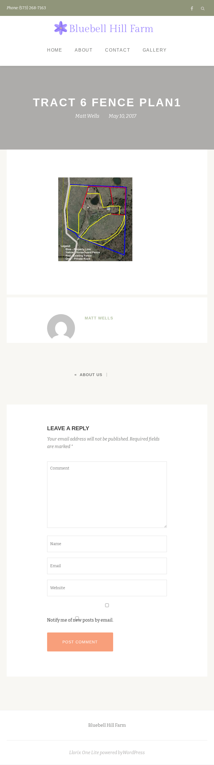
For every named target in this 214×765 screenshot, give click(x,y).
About (84, 50)
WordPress (134, 752)
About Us (91, 375)
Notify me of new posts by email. (80, 620)
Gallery (155, 50)
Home (54, 50)
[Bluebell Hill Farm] (105, 28)
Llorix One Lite (84, 752)
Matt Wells (87, 116)
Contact (117, 50)
